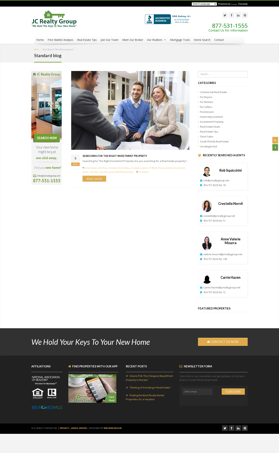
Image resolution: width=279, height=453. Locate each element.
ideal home (103, 167)
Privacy (64, 428)
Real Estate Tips (87, 40)
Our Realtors (154, 40)
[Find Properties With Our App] (92, 400)
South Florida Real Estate (214, 141)
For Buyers (206, 97)
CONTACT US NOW (224, 342)
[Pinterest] (245, 15)
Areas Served (79, 428)
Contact (219, 40)
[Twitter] (225, 15)
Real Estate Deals (210, 126)
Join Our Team (109, 40)
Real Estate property (125, 171)
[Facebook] (231, 15)
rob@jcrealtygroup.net (216, 180)
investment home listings (119, 167)
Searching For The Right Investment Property (115, 155)
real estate (93, 171)
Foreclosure (207, 112)
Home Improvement (211, 116)
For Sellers (206, 107)
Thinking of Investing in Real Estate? (150, 387)
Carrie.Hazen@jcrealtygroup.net (221, 287)
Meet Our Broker (132, 40)
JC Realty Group (156, 167)
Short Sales (206, 136)
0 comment (144, 171)
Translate (243, 4)
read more (94, 179)
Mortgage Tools (180, 40)
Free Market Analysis (60, 40)
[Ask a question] (275, 147)
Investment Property (212, 121)
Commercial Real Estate (213, 92)
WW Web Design (113, 428)
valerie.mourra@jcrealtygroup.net (222, 254)
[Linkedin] (238, 15)
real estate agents (107, 171)
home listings (91, 167)
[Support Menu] (275, 140)
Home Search (202, 40)
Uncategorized (208, 146)
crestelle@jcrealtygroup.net (219, 216)
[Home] (54, 21)
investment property (139, 167)
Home (40, 40)
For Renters (206, 102)
